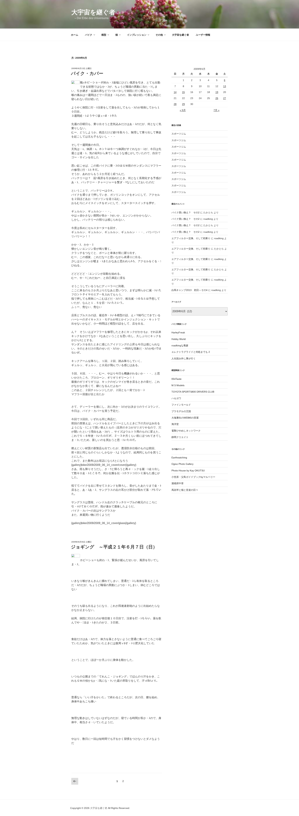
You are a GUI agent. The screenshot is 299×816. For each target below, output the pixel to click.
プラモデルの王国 (181, 411)
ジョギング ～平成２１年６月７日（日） (114, 546)
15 (183, 92)
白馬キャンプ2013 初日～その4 (189, 290)
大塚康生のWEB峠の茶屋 (185, 417)
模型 (103, 34)
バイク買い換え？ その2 (185, 212)
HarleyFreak (178, 332)
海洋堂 (175, 424)
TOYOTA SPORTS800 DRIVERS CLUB (192, 391)
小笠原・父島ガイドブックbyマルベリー (193, 477)
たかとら (208, 212)
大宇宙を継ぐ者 (93, 12)
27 (224, 98)
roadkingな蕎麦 (179, 345)
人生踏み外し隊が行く (183, 358)
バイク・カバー (87, 73)
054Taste (176, 379)
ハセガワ (176, 398)
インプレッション (136, 34)
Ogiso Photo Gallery (182, 464)
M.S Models (177, 385)
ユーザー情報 (203, 34)
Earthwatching (179, 457)
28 (175, 104)
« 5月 (183, 110)
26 (216, 98)
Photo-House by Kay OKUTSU (188, 470)
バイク (88, 34)
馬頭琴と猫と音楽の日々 (184, 490)
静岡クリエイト (179, 437)
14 (175, 92)
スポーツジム (178, 133)
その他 (159, 34)
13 (224, 86)
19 (216, 92)
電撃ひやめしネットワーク (186, 430)
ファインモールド (181, 404)
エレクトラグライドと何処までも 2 (190, 352)
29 (183, 104)
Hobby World (178, 339)
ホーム (74, 34)
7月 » (216, 110)
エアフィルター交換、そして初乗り (190, 238)
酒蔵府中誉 (177, 483)
